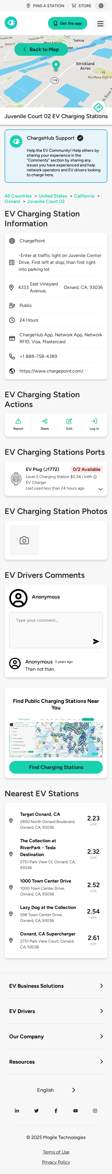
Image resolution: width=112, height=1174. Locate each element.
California (84, 196)
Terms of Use (56, 1152)
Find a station (48, 5)
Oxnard (12, 201)
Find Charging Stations (56, 767)
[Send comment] (96, 641)
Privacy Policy (56, 1162)
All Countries (18, 196)
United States (53, 196)
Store (84, 5)
